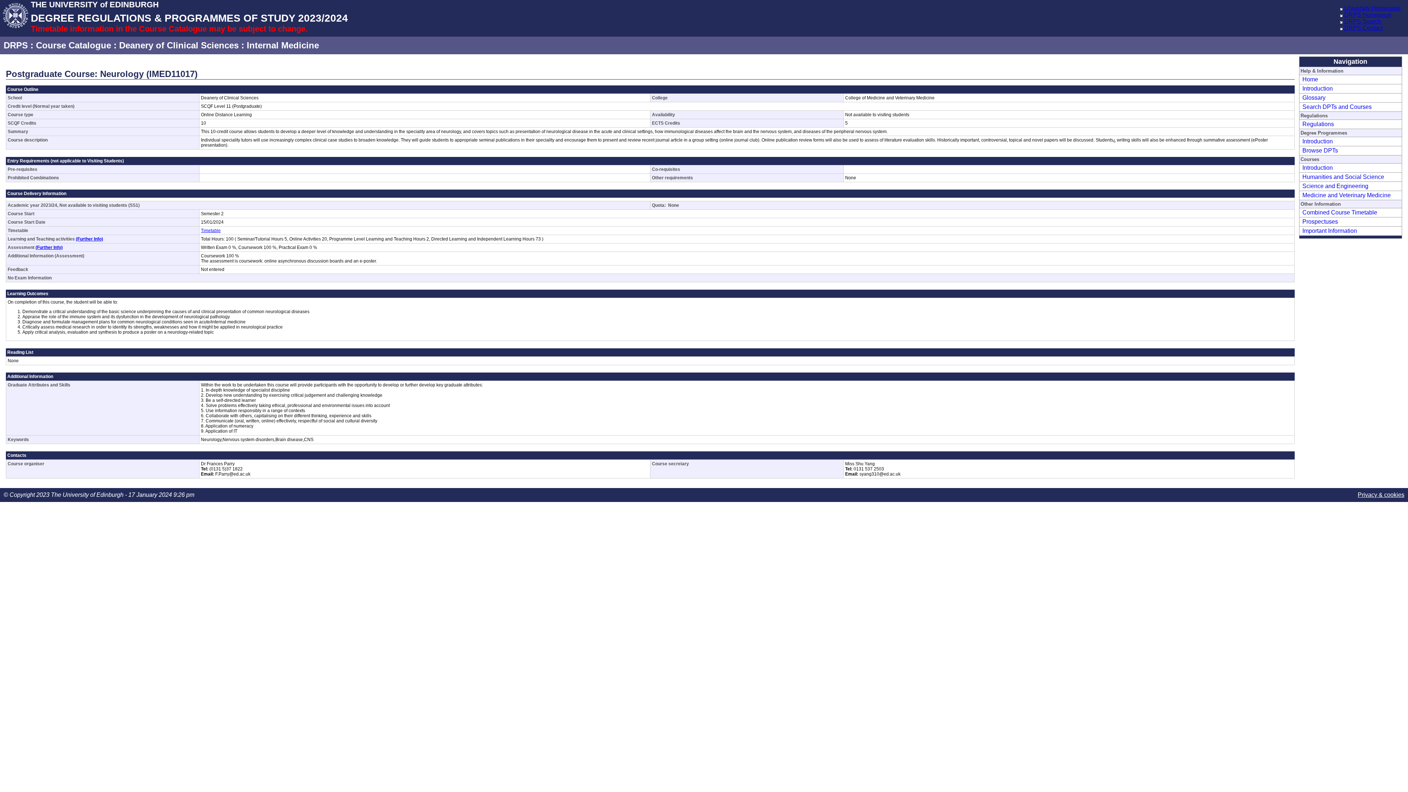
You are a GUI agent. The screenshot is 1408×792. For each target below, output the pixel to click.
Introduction (1317, 88)
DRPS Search (1362, 21)
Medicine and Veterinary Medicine (1346, 195)
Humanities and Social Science (1343, 177)
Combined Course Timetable (1339, 212)
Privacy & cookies (1381, 495)
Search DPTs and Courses (1337, 107)
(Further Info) (89, 239)
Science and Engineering (1335, 186)
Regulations (1318, 124)
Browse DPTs (1320, 150)
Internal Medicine (283, 45)
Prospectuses (1320, 222)
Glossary (1314, 98)
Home (1310, 79)
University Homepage (1372, 8)
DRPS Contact (1363, 28)
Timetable (211, 230)
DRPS (16, 45)
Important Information (1329, 231)
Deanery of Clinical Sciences (179, 45)
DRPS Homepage (1368, 15)
